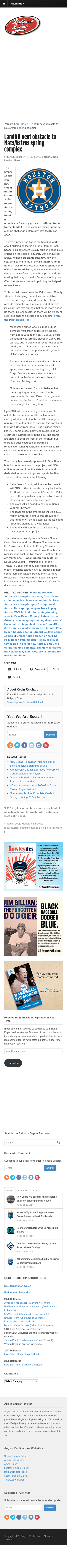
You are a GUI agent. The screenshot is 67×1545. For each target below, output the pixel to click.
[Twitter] (17, 745)
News (17, 160)
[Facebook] (24, 745)
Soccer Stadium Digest (15, 1476)
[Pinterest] (46, 745)
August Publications (14, 1460)
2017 (10, 808)
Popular (22, 1190)
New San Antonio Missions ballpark (23, 1364)
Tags (34, 1190)
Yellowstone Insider (14, 1479)
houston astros (40, 808)
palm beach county (16, 811)
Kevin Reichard (14, 156)
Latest (10, 1190)
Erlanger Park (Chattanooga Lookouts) (24, 1317)
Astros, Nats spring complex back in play (30, 608)
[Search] (58, 1142)
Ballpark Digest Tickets (15, 1472)
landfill (55, 808)
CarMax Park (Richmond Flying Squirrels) (26, 1314)
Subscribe (13, 1063)
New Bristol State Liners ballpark (21, 1354)
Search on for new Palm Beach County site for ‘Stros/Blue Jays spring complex (33, 631)
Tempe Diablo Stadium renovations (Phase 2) (28, 1340)
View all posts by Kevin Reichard (26, 702)
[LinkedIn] (32, 745)
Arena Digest (10, 1464)
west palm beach (15, 815)
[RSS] (10, 745)
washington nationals (44, 811)
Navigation (17, 3)
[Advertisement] (33, 75)
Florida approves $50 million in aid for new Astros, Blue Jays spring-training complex (31, 643)
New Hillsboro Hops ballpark (19, 1321)
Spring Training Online (15, 1456)
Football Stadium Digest (16, 1468)
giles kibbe (22, 808)
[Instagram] (39, 745)
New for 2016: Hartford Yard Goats (24, 823)
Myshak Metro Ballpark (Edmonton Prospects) (29, 1325)
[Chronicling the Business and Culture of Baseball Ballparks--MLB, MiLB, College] (23, 34)
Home (24, 123)
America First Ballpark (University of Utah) (27, 1302)
